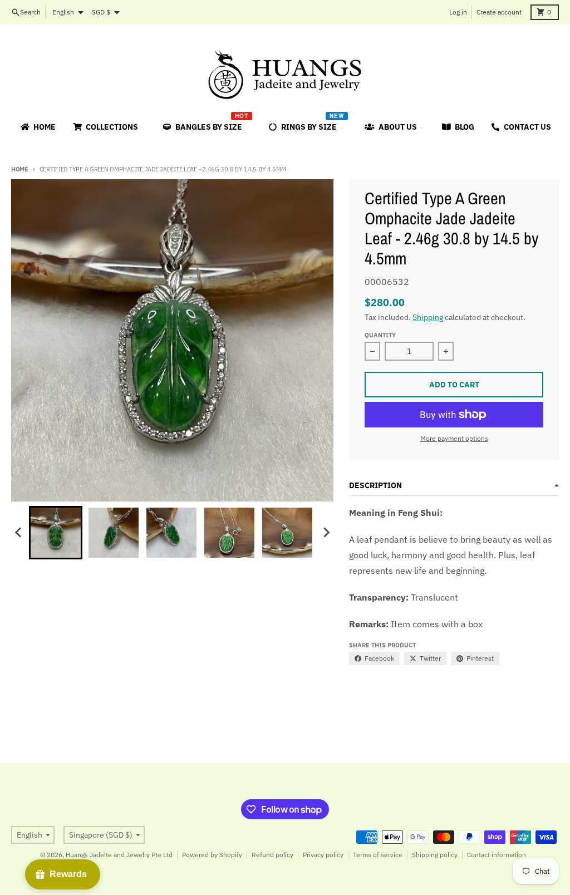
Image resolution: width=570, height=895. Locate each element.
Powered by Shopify (212, 854)
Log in (458, 12)
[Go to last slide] (19, 533)
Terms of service (377, 854)
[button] (55, 532)
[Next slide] (325, 533)
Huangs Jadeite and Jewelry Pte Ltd (119, 854)
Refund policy (272, 854)
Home (19, 169)
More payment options (454, 438)
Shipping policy (435, 854)
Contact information (496, 854)
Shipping (427, 317)
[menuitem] (37, 127)
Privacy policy (323, 854)
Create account (499, 12)
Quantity (380, 335)
